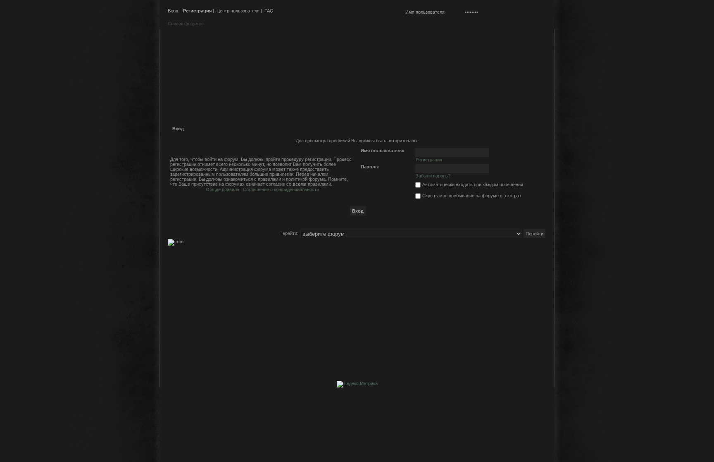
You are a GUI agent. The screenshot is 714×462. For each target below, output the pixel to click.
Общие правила (222, 189)
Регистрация (197, 10)
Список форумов (186, 23)
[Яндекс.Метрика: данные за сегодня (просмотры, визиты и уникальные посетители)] (357, 384)
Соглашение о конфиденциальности (281, 189)
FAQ (269, 10)
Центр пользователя (238, 10)
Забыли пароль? (433, 175)
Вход (173, 10)
